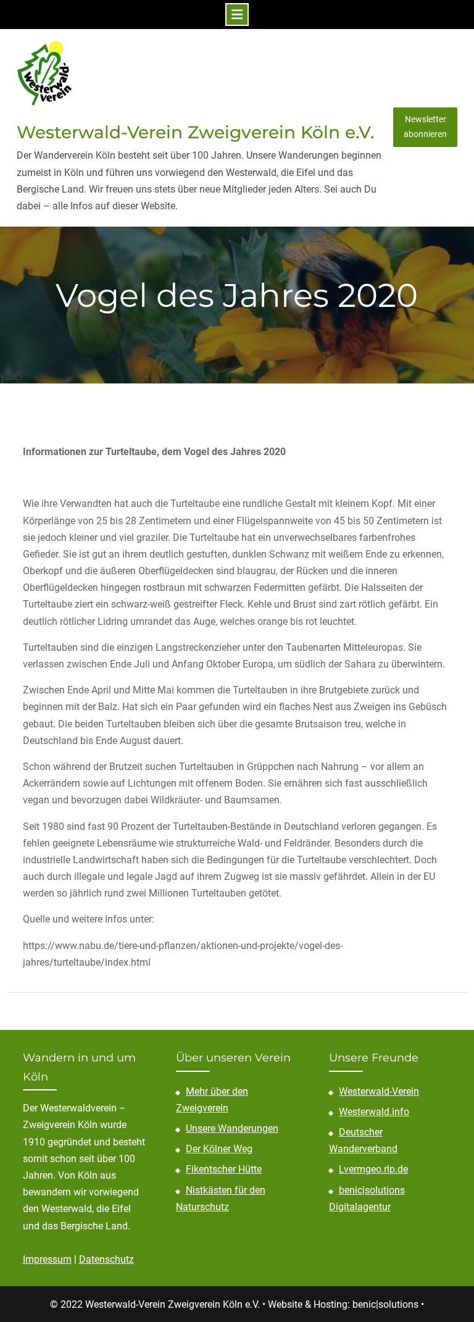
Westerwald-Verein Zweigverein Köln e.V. (195, 132)
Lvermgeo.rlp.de (373, 1169)
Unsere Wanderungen (232, 1128)
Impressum (47, 1259)
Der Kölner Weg (219, 1149)
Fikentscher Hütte (224, 1169)
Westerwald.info (374, 1112)
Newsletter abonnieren (425, 126)
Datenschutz (106, 1259)
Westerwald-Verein (379, 1091)
